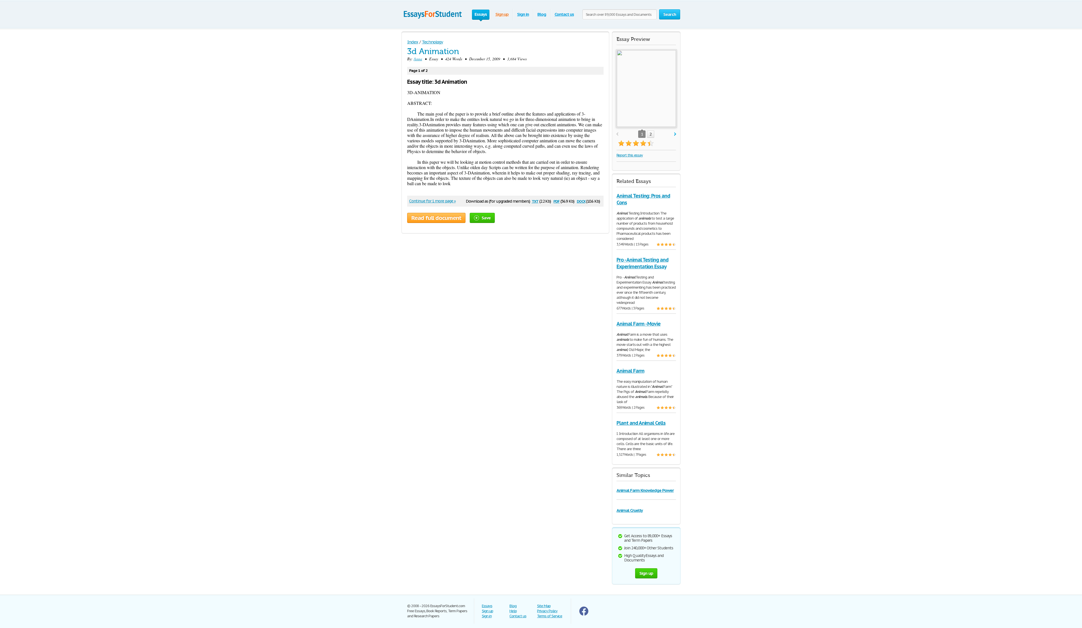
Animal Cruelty (630, 510)
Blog (541, 14)
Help (513, 611)
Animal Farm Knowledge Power (645, 490)
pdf (556, 201)
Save (486, 217)
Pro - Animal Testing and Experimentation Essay (642, 263)
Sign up (502, 14)
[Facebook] (583, 614)
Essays (487, 605)
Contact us (564, 14)
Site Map (544, 605)
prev (617, 134)
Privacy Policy (547, 611)
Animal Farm (630, 371)
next (675, 134)
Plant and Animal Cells (641, 423)
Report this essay (630, 155)
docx (581, 201)
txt (535, 201)
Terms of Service (549, 616)
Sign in (523, 14)
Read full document (436, 218)
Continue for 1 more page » (432, 201)
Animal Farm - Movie (638, 323)
